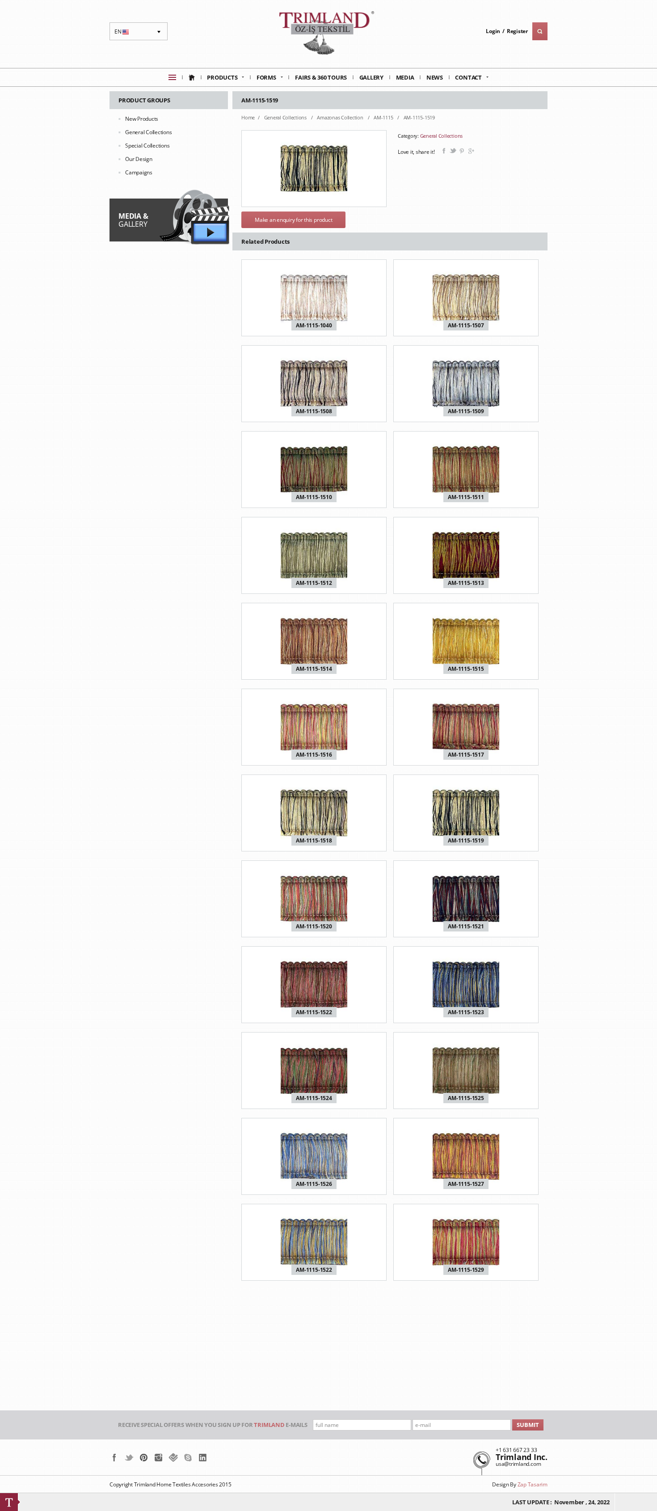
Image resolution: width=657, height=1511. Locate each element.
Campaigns (138, 172)
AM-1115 (384, 117)
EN (122, 34)
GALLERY (133, 220)
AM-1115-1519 (419, 117)
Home (248, 117)
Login (493, 31)
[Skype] (188, 1457)
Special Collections (147, 145)
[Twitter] (129, 1457)
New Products (141, 119)
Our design (138, 159)
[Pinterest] (143, 1457)
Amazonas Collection (340, 117)
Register (517, 31)
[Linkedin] (202, 1457)
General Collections (148, 132)
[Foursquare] (173, 1457)
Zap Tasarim (533, 1484)
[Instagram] (158, 1457)
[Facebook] (114, 1457)
